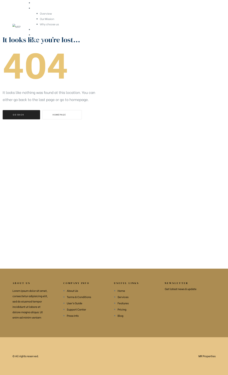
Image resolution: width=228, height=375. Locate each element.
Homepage (60, 114)
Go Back (19, 114)
